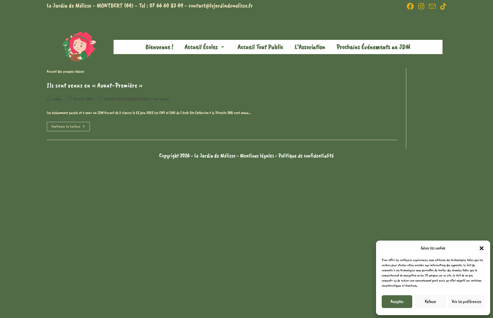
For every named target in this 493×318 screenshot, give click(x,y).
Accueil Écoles (201, 46)
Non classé (161, 99)
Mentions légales (257, 155)
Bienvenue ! (159, 46)
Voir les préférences (466, 301)
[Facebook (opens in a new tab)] (410, 6)
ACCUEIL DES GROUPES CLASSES (127, 99)
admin (57, 99)
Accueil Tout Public (260, 46)
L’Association (310, 46)
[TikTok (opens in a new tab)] (442, 6)
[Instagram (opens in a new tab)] (421, 6)
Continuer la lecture (71, 125)
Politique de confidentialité (306, 155)
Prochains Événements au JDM (373, 46)
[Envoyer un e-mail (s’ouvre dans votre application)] (432, 6)
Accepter (397, 301)
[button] (481, 248)
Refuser (430, 301)
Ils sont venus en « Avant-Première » (95, 85)
